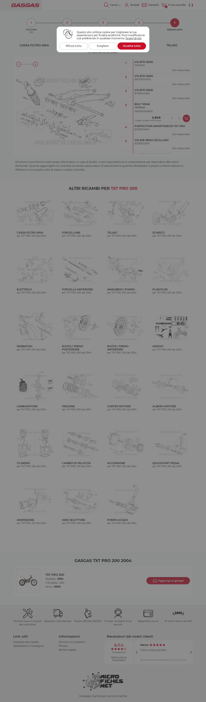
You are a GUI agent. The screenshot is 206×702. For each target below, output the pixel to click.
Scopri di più (133, 38)
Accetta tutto (132, 45)
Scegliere (103, 45)
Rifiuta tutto (74, 45)
